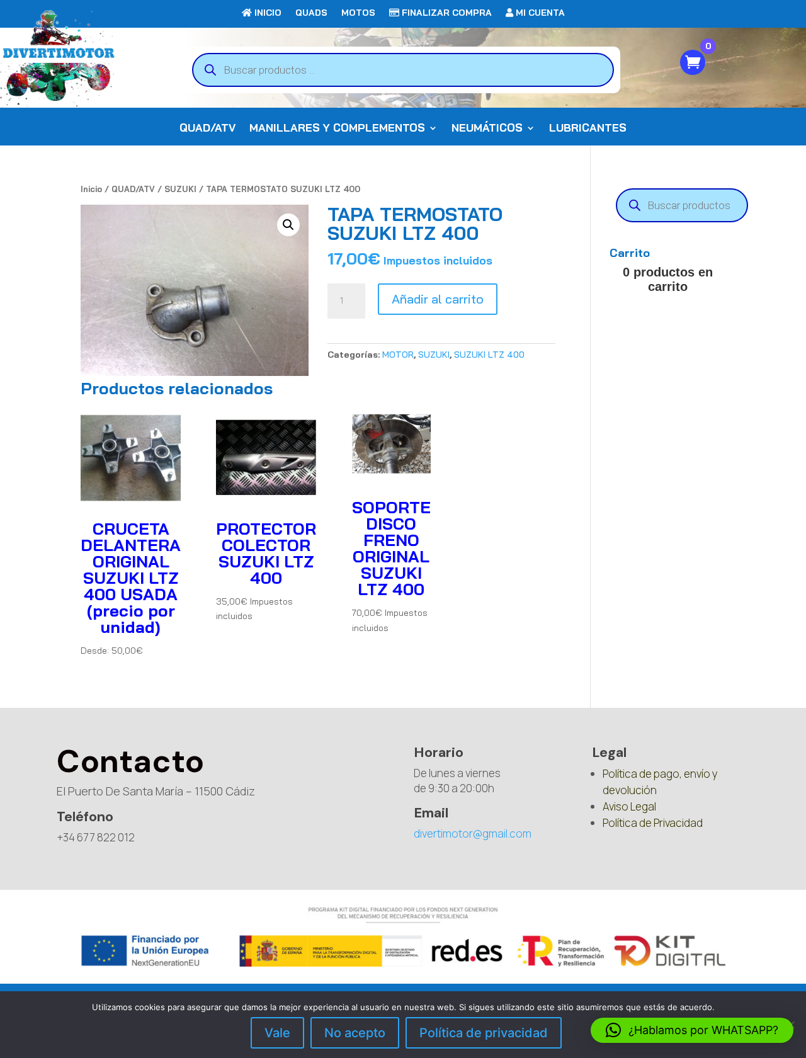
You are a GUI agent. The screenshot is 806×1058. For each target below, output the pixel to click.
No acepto (354, 1032)
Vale (277, 1032)
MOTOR (398, 354)
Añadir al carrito (438, 299)
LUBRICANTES (588, 128)
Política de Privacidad (653, 823)
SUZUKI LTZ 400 (489, 354)
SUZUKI (180, 189)
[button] (288, 224)
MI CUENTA (539, 13)
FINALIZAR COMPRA (445, 13)
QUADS (311, 13)
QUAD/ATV (207, 128)
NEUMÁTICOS (487, 128)
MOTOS (358, 13)
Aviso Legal (629, 806)
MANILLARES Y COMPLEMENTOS (337, 128)
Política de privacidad (483, 1032)
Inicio (91, 189)
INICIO (266, 13)
